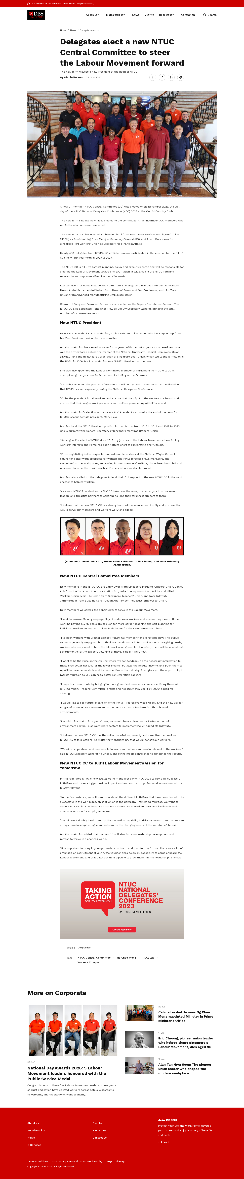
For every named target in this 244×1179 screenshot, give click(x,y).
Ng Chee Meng (126, 957)
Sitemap (120, 1161)
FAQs (109, 1161)
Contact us (100, 1137)
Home (63, 30)
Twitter (163, 77)
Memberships (36, 1130)
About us (33, 1123)
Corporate (84, 947)
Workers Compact (89, 962)
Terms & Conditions (37, 1161)
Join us (162, 1142)
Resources (99, 1130)
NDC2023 (148, 957)
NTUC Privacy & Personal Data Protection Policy (77, 1161)
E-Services (34, 1145)
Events (97, 1123)
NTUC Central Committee (94, 957)
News (73, 30)
